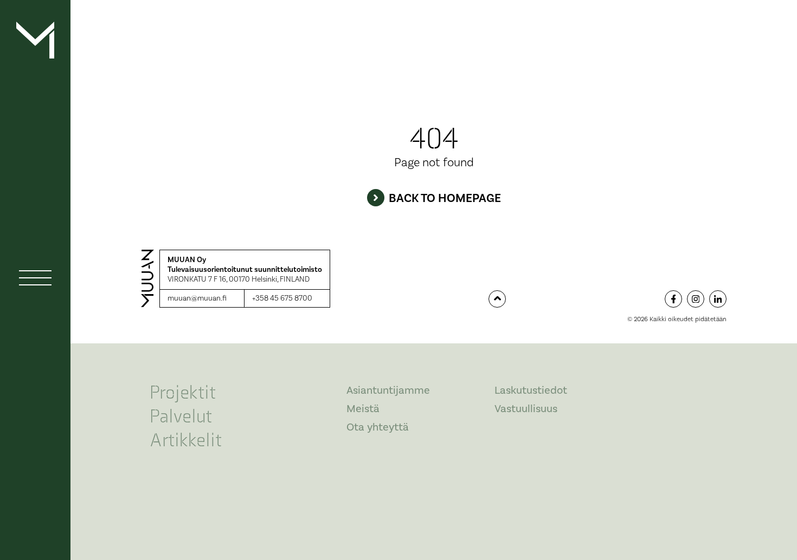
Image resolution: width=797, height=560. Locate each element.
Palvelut (181, 417)
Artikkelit (186, 440)
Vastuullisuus (525, 409)
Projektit (183, 393)
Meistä (363, 409)
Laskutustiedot (530, 390)
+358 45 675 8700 (282, 298)
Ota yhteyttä (377, 427)
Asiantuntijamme (388, 390)
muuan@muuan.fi (197, 298)
